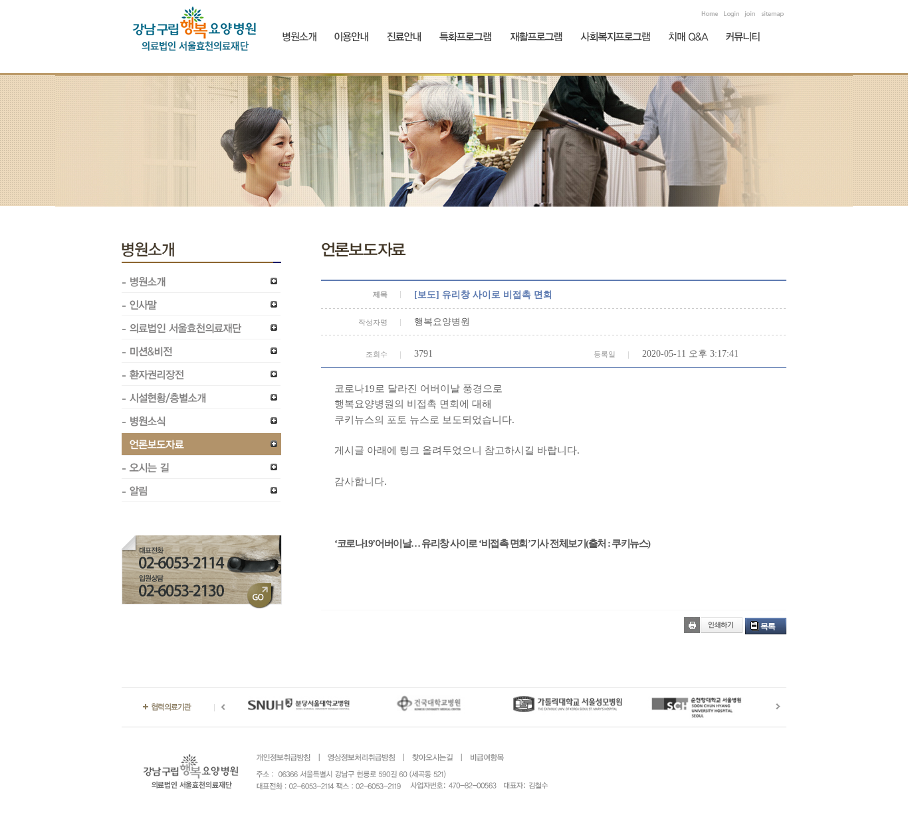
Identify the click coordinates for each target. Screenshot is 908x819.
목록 (767, 626)
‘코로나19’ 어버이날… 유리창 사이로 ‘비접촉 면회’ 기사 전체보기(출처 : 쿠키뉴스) (492, 543)
